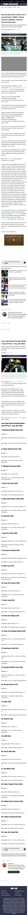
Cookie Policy (3, 891)
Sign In (24, 4)
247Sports (10, 158)
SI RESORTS (22, 1)
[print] (9, 323)
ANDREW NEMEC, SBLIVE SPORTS (15, 312)
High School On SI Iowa (16, 417)
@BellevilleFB (10, 117)
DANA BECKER (11, 863)
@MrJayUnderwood (17, 116)
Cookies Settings (18, 895)
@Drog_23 (4, 117)
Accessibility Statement (19, 891)
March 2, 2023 (4, 101)
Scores (5, 7)
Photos (18, 7)
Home (2, 329)
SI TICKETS (17, 1)
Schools (10, 7)
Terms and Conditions (5, 895)
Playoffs (14, 7)
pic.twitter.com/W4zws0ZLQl (8, 98)
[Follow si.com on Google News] (25, 263)
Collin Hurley (16, 213)
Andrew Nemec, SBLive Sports (7, 29)
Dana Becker (4, 352)
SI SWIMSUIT (11, 1)
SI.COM (2, 1)
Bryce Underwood (12, 87)
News (2, 7)
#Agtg (2, 112)
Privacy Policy (17, 893)
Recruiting (7, 329)
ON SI (6, 1)
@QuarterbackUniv (18, 114)
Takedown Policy (4, 893)
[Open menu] (2, 4)
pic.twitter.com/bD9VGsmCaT (8, 119)
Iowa (6, 880)
